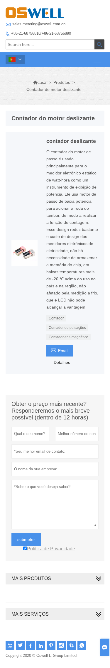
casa (39, 82)
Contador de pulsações (67, 328)
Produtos (61, 82)
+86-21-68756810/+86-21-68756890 (41, 33)
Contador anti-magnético (68, 337)
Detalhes (62, 362)
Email (59, 350)
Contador (56, 318)
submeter (26, 539)
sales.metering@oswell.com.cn (38, 24)
